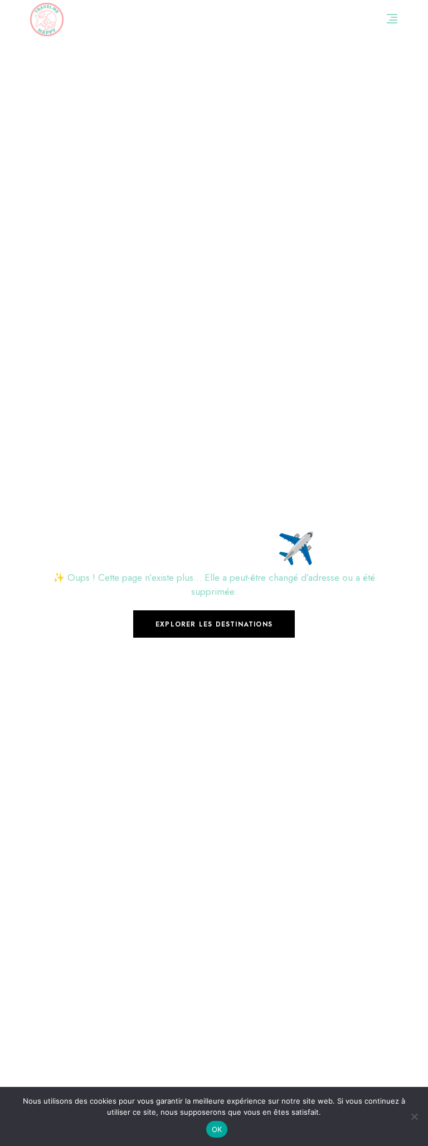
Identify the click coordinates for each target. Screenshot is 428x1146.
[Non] (414, 1116)
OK (217, 1129)
